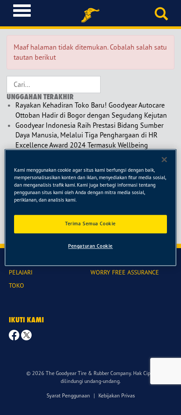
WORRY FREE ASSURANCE (124, 272)
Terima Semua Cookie (90, 223)
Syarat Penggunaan (68, 395)
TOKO (16, 285)
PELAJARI (21, 272)
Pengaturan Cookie (90, 246)
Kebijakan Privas (116, 395)
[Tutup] (164, 159)
